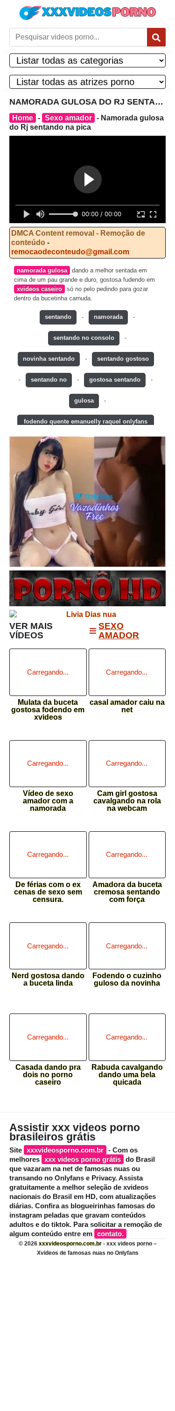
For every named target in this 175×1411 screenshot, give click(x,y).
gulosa (84, 400)
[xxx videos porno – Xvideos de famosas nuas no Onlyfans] (88, 13)
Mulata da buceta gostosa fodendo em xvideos (47, 707)
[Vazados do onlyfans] (87, 501)
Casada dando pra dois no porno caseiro (48, 1072)
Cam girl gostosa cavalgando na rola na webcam (127, 798)
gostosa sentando (114, 379)
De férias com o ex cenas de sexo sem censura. (48, 889)
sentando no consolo (83, 337)
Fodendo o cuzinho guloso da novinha (126, 979)
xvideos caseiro (39, 288)
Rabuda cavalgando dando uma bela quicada (127, 1072)
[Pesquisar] (156, 37)
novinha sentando (49, 358)
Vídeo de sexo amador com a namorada (48, 798)
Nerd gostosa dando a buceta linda (48, 979)
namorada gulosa (42, 270)
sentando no (49, 379)
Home (22, 118)
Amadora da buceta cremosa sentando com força (127, 889)
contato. (110, 1234)
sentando (58, 316)
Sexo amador (68, 118)
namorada (108, 316)
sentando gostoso (123, 358)
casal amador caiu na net (127, 706)
